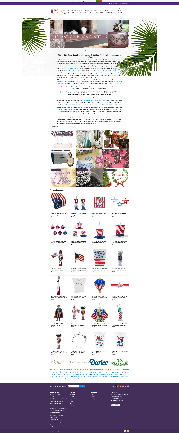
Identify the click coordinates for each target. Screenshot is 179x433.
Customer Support (54, 421)
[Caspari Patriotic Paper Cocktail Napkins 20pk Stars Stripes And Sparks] (100, 202)
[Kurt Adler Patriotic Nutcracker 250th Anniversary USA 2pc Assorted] (79, 312)
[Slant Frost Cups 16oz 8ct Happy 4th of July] (120, 340)
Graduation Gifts (78, 68)
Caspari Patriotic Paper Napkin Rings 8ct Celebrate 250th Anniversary (119, 297)
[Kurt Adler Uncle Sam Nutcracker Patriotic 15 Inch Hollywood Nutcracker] (59, 257)
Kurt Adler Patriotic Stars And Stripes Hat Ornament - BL (99, 242)
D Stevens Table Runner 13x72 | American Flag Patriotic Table (58, 214)
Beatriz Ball (103, 369)
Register (93, 394)
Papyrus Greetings (96, 376)
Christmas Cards (55, 371)
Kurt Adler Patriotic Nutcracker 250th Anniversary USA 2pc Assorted (79, 324)
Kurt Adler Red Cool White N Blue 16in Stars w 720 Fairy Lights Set (119, 214)
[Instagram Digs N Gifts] (128, 386)
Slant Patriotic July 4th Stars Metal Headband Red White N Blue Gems (78, 352)
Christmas (94, 70)
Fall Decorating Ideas (55, 414)
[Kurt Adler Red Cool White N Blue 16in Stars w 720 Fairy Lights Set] (120, 202)
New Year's (99, 70)
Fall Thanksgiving (87, 72)
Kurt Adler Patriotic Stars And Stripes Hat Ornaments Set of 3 (79, 242)
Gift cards (81, 15)
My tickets (93, 398)
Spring (60, 72)
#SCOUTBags (74, 369)
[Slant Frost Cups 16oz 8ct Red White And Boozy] (100, 340)
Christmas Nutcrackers (99, 371)
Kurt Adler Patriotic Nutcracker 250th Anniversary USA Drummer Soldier (59, 352)
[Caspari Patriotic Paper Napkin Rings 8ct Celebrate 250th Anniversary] (120, 285)
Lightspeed (70, 431)
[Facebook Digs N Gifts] (113, 386)
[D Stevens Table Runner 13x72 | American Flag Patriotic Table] (59, 202)
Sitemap (52, 396)
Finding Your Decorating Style (57, 401)
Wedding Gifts (116, 68)
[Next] (127, 35)
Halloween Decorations (83, 374)
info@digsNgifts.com (118, 400)
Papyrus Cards (85, 376)
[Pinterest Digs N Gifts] (121, 386)
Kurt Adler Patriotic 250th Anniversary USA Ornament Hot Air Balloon (99, 297)
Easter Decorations (86, 372)
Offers (71, 400)
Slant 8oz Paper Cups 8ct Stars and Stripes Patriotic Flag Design (100, 269)
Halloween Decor (69, 374)
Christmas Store (94, 10)
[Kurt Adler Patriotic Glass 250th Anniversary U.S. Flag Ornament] (100, 312)
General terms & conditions (56, 422)
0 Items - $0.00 (114, 3)
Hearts (111, 374)
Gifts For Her (119, 372)
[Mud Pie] (119, 362)
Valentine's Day (106, 70)
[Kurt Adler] (99, 362)
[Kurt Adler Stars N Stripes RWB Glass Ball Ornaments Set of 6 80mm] (59, 230)
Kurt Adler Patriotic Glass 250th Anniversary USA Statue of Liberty (120, 324)
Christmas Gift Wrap (85, 371)
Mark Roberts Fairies (64, 376)
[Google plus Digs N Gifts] (118, 386)
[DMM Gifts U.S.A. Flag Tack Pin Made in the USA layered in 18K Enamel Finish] (79, 257)
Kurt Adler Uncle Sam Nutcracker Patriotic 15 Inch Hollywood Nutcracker (57, 269)
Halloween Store (82, 12)
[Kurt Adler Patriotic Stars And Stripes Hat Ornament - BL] (100, 230)
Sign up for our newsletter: (58, 386)
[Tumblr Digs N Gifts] (126, 386)
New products (73, 398)
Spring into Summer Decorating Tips (59, 408)
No (100, 1)
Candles (75, 63)
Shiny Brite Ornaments (59, 378)
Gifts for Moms (63, 68)
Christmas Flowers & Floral (70, 371)
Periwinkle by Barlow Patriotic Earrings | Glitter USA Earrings (78, 214)
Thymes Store (89, 378)
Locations (52, 426)
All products (73, 394)
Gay (112, 372)
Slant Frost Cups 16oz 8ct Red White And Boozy (99, 352)
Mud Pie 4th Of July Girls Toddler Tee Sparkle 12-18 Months (79, 297)
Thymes (80, 378)
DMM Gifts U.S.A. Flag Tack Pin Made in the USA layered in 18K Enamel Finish (78, 269)
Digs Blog (87, 15)
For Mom (105, 372)
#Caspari (53, 369)
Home (68, 10)
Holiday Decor (85, 10)
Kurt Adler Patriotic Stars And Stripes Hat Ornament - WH (119, 242)
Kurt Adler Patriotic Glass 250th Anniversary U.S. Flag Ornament (99, 324)
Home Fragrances (120, 374)
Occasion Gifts (122, 12)
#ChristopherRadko (63, 369)
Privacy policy (53, 424)
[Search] (119, 8)
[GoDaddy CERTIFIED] (120, 405)
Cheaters (125, 369)
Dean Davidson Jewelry (88, 100)
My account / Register (124, 3)
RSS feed (72, 405)
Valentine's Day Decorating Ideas (57, 407)
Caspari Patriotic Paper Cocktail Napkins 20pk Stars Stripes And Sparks (99, 214)
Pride (121, 376)
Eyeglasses (97, 372)
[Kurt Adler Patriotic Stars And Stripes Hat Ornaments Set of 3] (79, 230)
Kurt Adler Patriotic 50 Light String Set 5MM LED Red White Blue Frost (119, 269)
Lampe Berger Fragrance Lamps (108, 12)
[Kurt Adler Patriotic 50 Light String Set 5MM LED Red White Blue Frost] (120, 257)
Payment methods (54, 417)
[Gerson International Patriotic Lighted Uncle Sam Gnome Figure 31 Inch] (59, 285)
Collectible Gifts (116, 10)
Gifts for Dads (70, 68)
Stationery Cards (105, 10)
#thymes (83, 369)
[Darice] (79, 362)
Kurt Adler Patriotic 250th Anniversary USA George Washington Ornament (57, 324)
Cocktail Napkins (74, 372)
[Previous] (52, 35)
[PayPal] (127, 431)
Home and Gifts (75, 10)
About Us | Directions (55, 394)
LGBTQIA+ (53, 376)
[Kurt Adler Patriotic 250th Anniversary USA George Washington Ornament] (59, 312)
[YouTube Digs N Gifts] (123, 386)
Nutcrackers (75, 376)
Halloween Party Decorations (99, 374)
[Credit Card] (124, 431)
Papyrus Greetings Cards (110, 376)
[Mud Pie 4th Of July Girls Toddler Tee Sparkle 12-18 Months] (79, 285)
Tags (71, 403)
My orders (93, 396)
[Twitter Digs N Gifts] (116, 386)
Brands (93, 15)
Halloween (79, 72)
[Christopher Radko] (60, 362)
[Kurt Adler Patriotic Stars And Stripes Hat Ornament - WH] (120, 230)
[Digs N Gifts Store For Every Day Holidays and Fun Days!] (58, 11)
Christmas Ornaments (113, 371)
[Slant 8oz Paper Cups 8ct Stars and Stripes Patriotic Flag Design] (100, 257)
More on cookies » (106, 1)
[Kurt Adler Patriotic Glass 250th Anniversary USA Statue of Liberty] (120, 312)
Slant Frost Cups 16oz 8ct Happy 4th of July (120, 352)
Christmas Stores (114, 65)
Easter (63, 72)
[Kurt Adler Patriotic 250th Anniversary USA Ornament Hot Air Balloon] (100, 285)
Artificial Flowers (92, 369)
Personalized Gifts (93, 12)
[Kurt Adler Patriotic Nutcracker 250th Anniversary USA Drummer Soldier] (59, 340)
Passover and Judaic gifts (97, 72)
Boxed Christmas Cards (114, 369)
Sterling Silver (71, 378)
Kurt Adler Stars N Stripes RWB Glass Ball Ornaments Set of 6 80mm (58, 242)
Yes (97, 1)
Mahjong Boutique (72, 15)
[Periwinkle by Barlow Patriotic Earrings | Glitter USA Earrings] (79, 202)
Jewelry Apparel (71, 12)
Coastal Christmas (62, 372)
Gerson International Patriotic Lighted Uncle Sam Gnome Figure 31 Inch (59, 297)
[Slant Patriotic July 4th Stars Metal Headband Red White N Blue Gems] (79, 340)
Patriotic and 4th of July (71, 72)
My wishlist (93, 400)
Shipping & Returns (54, 419)
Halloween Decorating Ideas (56, 415)
